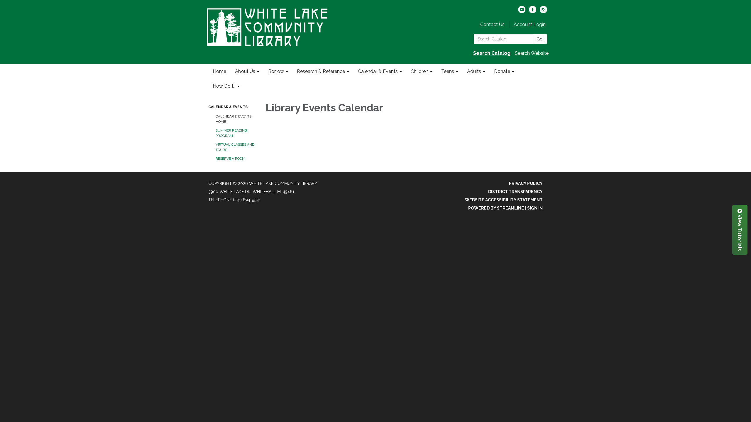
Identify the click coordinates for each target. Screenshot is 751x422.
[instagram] (543, 11)
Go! (540, 39)
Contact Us (492, 24)
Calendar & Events (228, 107)
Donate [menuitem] (502, 71)
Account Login (530, 24)
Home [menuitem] (219, 71)
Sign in (535, 208)
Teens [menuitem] (447, 71)
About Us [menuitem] (245, 71)
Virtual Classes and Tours (235, 147)
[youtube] (521, 11)
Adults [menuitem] (474, 71)
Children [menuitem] (419, 71)
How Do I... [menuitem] (224, 86)
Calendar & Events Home (233, 119)
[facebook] (532, 11)
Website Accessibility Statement (504, 200)
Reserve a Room (230, 158)
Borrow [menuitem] (276, 71)
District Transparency (515, 191)
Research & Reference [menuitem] (321, 71)
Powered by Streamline (496, 208)
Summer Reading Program (231, 133)
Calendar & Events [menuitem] (378, 71)
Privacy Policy (526, 183)
